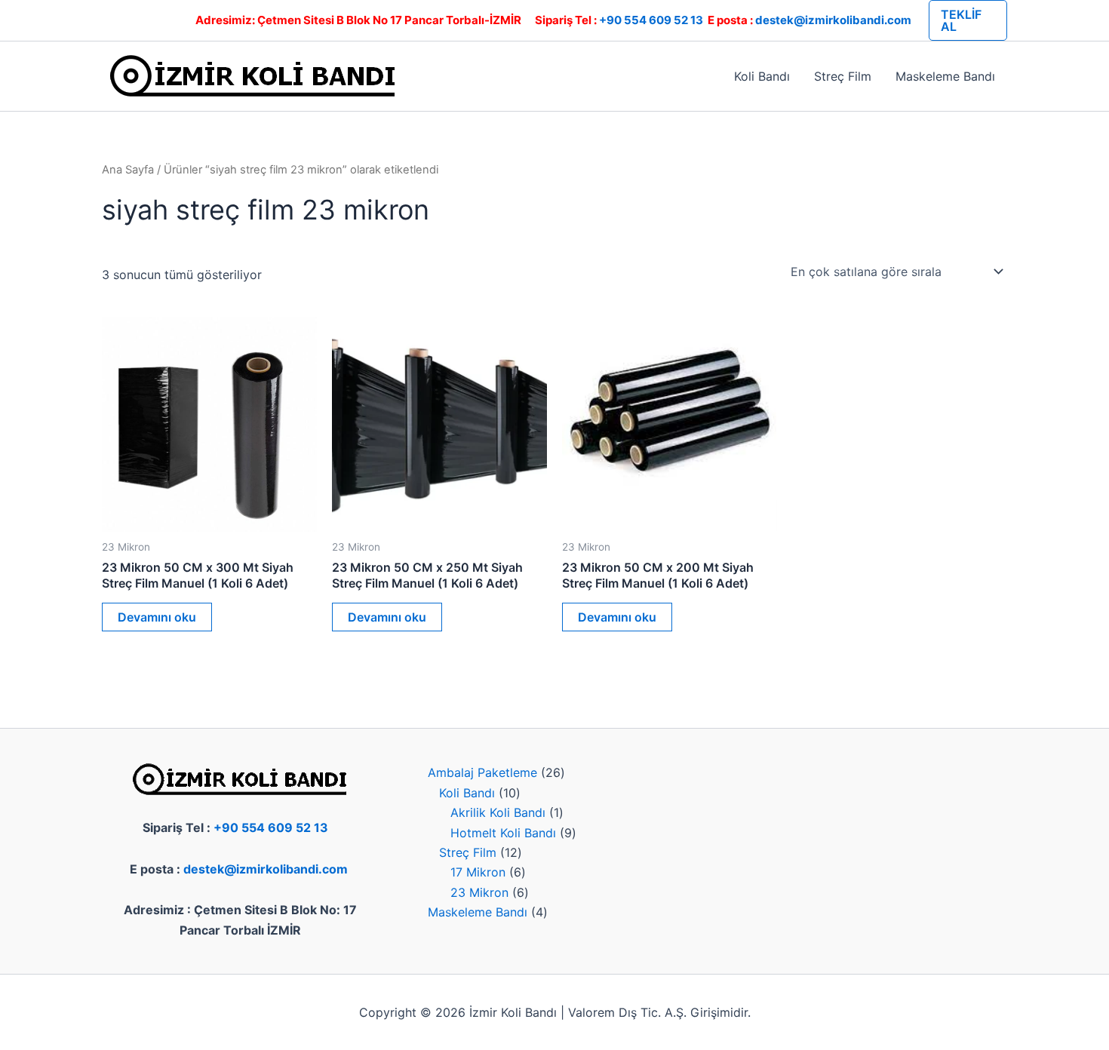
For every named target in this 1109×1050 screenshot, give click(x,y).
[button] (968, 20)
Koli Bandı (762, 76)
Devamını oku (157, 617)
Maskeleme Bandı (945, 76)
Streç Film (842, 76)
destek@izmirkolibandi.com (833, 20)
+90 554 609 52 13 (651, 20)
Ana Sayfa (128, 170)
